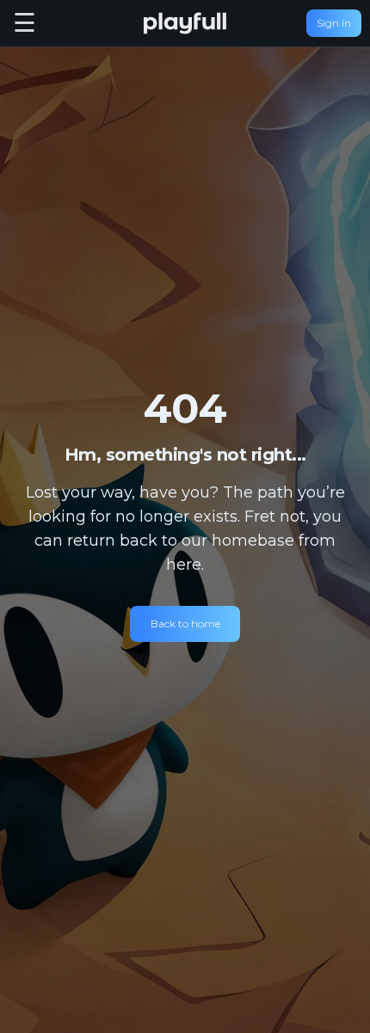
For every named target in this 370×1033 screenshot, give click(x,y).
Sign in (334, 22)
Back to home (185, 623)
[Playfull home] (185, 23)
